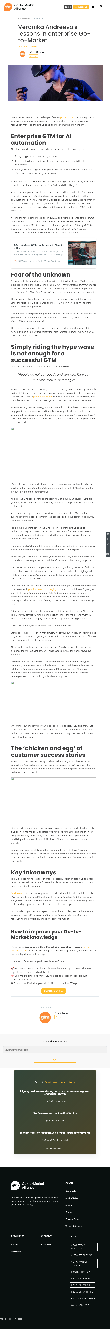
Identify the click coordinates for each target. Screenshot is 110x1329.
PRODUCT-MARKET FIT (82, 1285)
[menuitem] (73, 1191)
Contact (69, 1212)
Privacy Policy (72, 1219)
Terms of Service (73, 1226)
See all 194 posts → (55, 1148)
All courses (45, 1244)
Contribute (70, 1190)
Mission (69, 1204)
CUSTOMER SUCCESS (81, 1255)
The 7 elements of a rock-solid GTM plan (55, 1113)
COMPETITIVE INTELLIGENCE (78, 1247)
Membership (81, 6)
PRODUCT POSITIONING (83, 1298)
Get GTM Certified (53, 991)
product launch (68, 117)
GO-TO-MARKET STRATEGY (79, 1263)
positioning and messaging (42, 589)
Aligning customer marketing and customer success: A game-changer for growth (55, 1092)
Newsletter (16, 1251)
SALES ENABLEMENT (81, 1304)
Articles (14, 1244)
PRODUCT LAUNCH (80, 1278)
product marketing (43, 396)
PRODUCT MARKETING (82, 1291)
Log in (68, 6)
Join (55, 1059)
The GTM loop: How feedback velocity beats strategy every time (55, 1132)
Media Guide (71, 1197)
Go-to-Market (18, 893)
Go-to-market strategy (27, 46)
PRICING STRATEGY (80, 1271)
